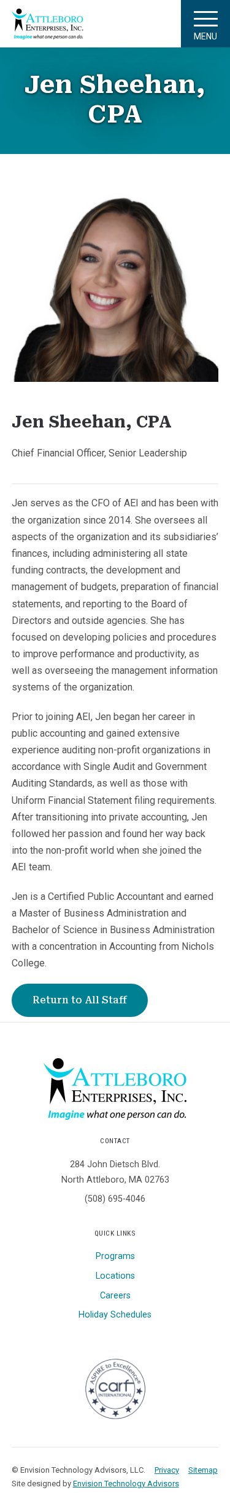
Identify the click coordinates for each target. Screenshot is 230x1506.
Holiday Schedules (115, 1315)
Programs (115, 1256)
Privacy (167, 1470)
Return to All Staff (80, 1000)
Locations (115, 1276)
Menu (205, 36)
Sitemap (203, 1470)
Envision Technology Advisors (126, 1483)
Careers (115, 1295)
